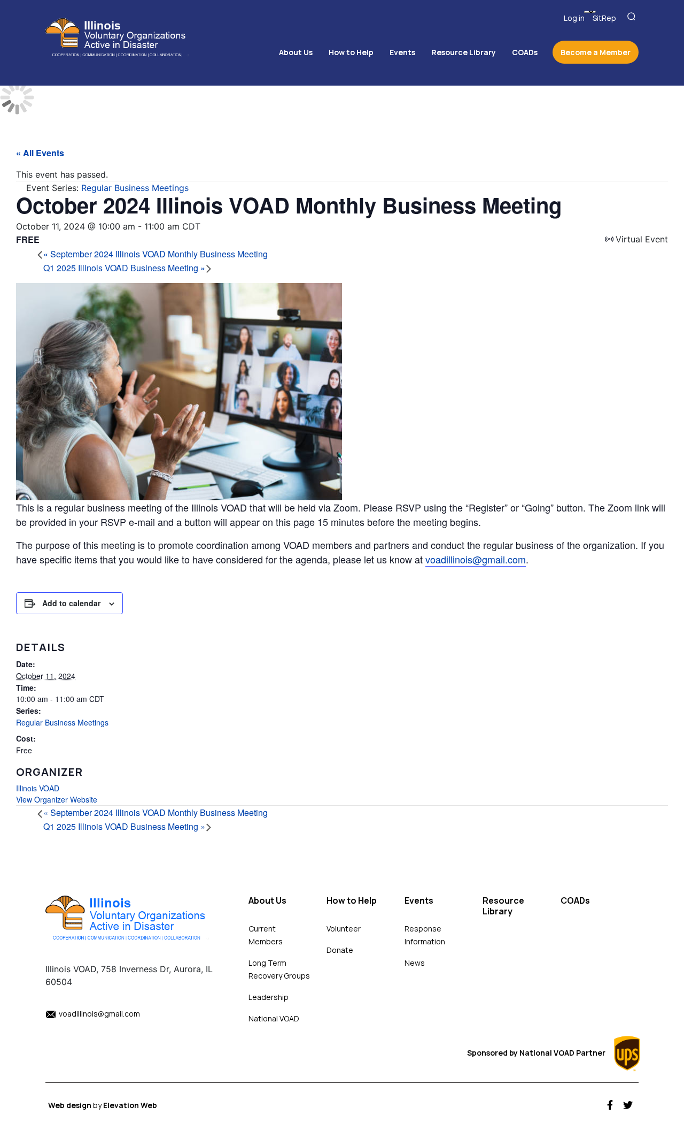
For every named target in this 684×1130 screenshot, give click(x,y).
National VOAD (273, 1018)
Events (419, 900)
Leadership (268, 997)
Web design (70, 1105)
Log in (574, 18)
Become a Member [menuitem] (596, 52)
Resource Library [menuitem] (463, 52)
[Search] (633, 16)
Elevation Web (130, 1105)
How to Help (352, 900)
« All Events (40, 153)
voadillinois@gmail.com (475, 559)
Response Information (425, 934)
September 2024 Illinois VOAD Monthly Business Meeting (155, 254)
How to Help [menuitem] (351, 52)
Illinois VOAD (37, 788)
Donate (340, 950)
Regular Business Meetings (62, 722)
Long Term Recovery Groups (279, 969)
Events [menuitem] (402, 52)
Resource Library (503, 906)
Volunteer (344, 928)
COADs (575, 900)
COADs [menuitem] (525, 52)
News (415, 963)
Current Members (265, 934)
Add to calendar (71, 603)
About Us (267, 900)
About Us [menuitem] (296, 52)
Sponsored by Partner (537, 1053)
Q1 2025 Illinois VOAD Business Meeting (124, 268)
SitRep (604, 18)
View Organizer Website (56, 799)
